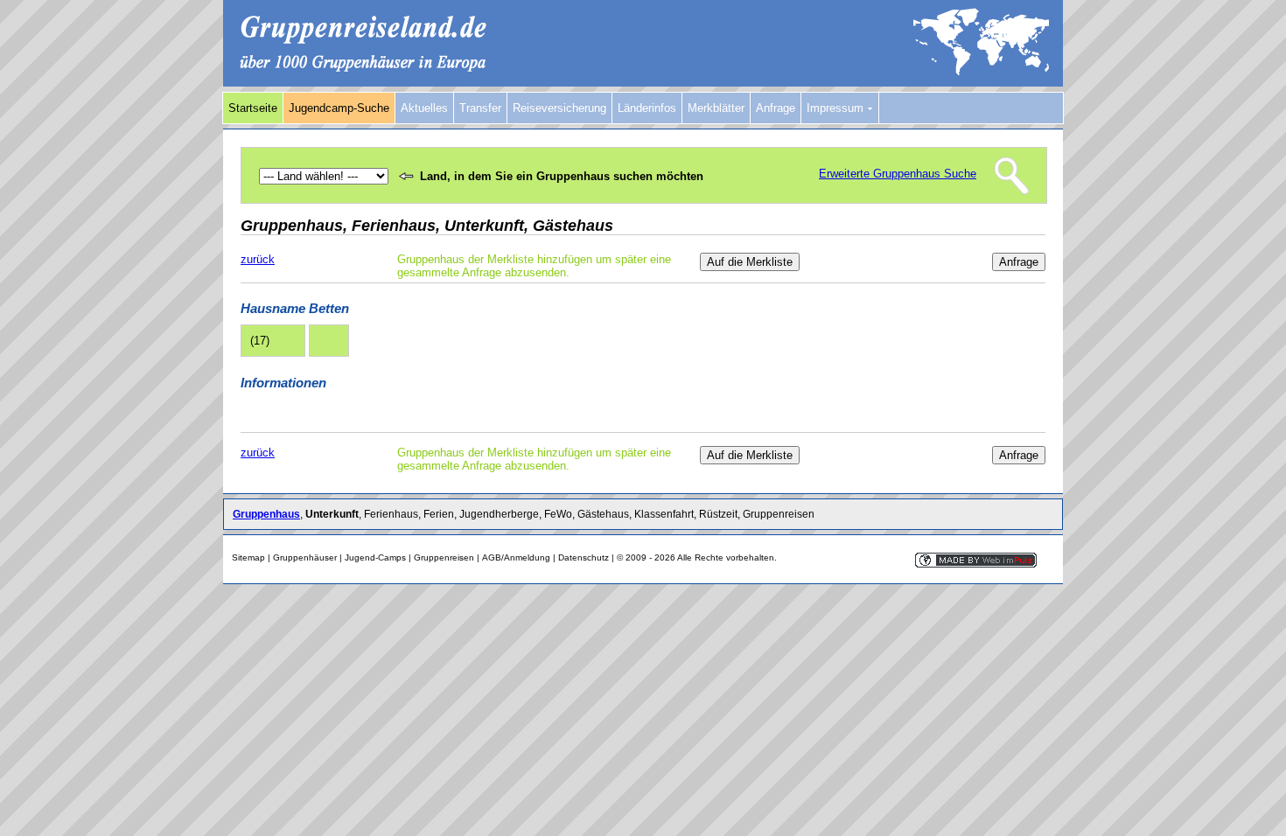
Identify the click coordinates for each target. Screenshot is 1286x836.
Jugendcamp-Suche (339, 108)
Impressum (837, 108)
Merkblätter (716, 108)
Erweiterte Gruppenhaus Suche (897, 173)
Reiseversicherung (559, 108)
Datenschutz (583, 557)
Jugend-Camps (375, 557)
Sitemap (248, 557)
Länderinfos (647, 108)
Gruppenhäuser (305, 557)
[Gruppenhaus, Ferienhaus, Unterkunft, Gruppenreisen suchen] (643, 82)
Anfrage (775, 108)
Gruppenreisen (444, 557)
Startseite (252, 108)
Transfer (480, 108)
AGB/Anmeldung (516, 557)
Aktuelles (424, 108)
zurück (258, 259)
